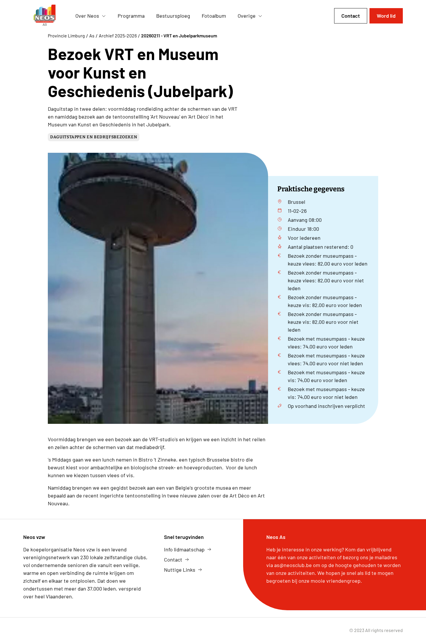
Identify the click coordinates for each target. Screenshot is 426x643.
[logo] (44, 16)
